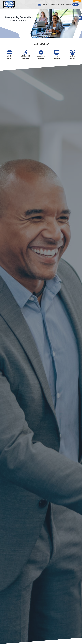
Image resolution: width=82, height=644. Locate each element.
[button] (80, 18)
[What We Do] (9, 52)
